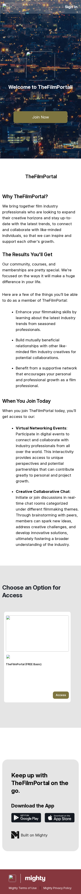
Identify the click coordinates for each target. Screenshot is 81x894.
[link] (37, 657)
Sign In (71, 7)
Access (61, 695)
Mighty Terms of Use (23, 888)
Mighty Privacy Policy (57, 888)
